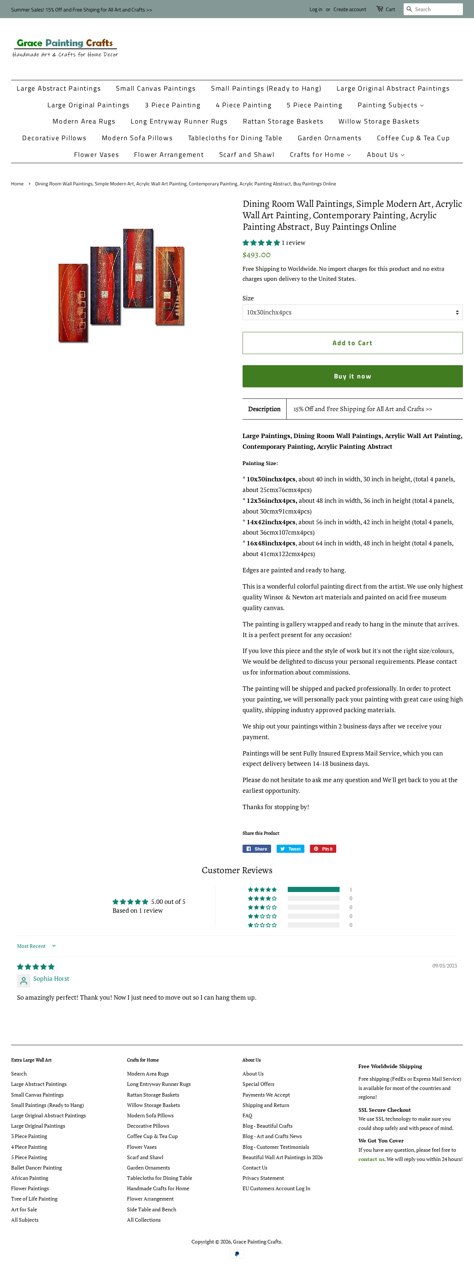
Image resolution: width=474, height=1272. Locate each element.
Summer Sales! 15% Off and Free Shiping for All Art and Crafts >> (81, 9)
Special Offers (258, 1083)
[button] (262, 242)
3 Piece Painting (173, 105)
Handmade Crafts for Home (158, 1188)
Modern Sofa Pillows (137, 138)
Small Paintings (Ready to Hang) (266, 88)
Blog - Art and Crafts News (272, 1136)
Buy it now (353, 376)
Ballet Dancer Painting (36, 1167)
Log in (316, 9)
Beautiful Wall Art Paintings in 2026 (283, 1157)
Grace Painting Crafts (257, 1241)
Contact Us (255, 1167)
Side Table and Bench (151, 1209)
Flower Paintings (30, 1188)
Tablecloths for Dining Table (235, 138)
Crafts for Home (318, 154)
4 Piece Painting (244, 105)
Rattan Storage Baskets (283, 121)
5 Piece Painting (315, 105)
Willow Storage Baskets (379, 121)
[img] (35, 966)
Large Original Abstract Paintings (393, 88)
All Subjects (25, 1219)
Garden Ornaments (330, 138)
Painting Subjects (389, 105)
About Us (383, 154)
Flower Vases (96, 154)
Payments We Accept (266, 1094)
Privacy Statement (263, 1177)
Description (264, 408)
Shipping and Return (266, 1104)
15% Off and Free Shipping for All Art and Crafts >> (363, 408)
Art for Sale (24, 1209)
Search (19, 1073)
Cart (390, 9)
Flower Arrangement (169, 154)
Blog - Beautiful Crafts (268, 1125)
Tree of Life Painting (34, 1198)
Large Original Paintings (88, 105)
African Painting (29, 1177)
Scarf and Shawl (247, 154)
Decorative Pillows (54, 138)
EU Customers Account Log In (276, 1188)
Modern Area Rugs (84, 121)
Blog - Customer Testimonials (276, 1146)
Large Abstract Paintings (59, 88)
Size (248, 298)
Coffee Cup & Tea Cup (413, 138)
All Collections (144, 1219)
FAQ (247, 1115)
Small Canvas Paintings (156, 88)
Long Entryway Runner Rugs (179, 121)
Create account (350, 9)
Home (17, 183)
